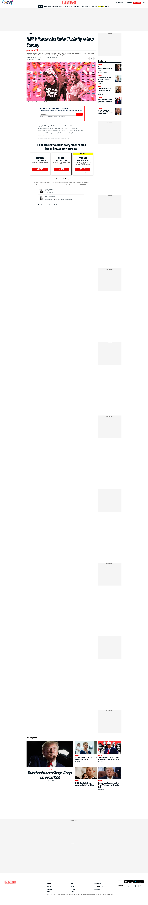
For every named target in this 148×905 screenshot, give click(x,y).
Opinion (82, 6)
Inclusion (89, 894)
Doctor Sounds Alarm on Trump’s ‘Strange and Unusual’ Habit (50, 775)
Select (40, 169)
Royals (71, 6)
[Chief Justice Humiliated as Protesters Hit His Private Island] (118, 92)
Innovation (94, 6)
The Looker (55, 6)
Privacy (71, 894)
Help (67, 894)
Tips (56, 894)
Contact (53, 894)
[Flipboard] (140, 886)
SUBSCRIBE (137, 2)
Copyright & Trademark (107, 894)
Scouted (107, 6)
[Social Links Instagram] (131, 886)
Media (60, 6)
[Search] (146, 6)
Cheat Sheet (47, 6)
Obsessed (65, 6)
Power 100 (87, 6)
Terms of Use (56, 116)
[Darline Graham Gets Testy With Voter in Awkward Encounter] (118, 81)
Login (68, 179)
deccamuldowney (49, 199)
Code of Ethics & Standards (80, 894)
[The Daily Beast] (69, 2)
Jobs (59, 894)
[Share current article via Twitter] (88, 58)
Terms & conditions (97, 894)
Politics (76, 6)
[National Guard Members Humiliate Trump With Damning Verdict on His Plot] (118, 114)
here (58, 204)
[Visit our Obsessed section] (12, 2)
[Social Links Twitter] (128, 886)
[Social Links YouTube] (134, 886)
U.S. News (101, 6)
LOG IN (143, 2)
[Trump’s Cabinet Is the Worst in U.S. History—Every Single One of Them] (118, 103)
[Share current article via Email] (91, 58)
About (48, 894)
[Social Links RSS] (137, 886)
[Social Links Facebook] (125, 886)
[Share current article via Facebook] (85, 58)
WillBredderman (49, 192)
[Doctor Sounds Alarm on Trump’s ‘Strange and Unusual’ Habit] (118, 70)
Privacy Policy (62, 116)
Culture (73, 889)
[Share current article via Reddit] (95, 58)
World (72, 886)
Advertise (63, 894)
